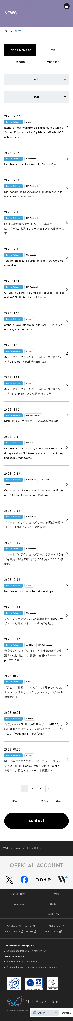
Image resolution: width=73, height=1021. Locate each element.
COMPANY (18, 894)
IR (18, 913)
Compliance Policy (16, 951)
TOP (5, 848)
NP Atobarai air (53, 926)
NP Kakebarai (12, 931)
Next (43, 801)
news (18, 848)
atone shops (51, 931)
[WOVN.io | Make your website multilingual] (66, 1013)
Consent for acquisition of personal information (32, 967)
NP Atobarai (11, 926)
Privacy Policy (38, 951)
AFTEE (29, 931)
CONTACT (54, 913)
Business (18, 903)
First (14, 801)
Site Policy (12, 961)
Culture (54, 903)
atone (28, 926)
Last (58, 801)
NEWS (55, 894)
